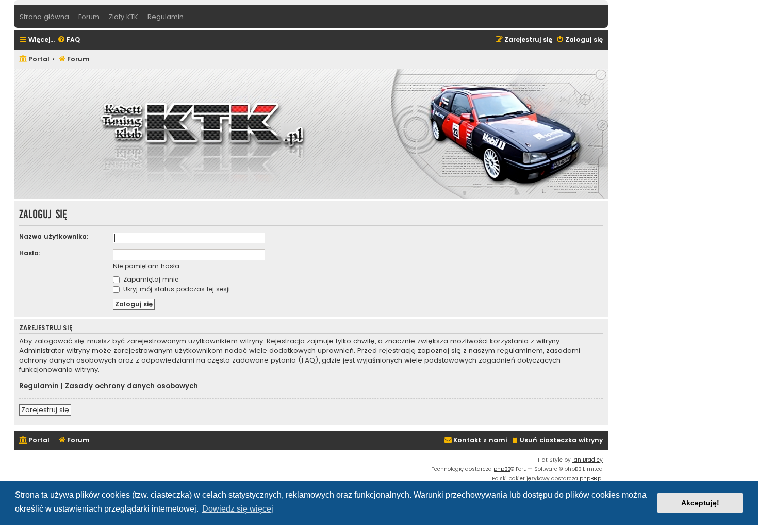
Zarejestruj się (45, 410)
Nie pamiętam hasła (146, 266)
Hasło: (30, 253)
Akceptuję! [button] (700, 503)
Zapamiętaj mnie (149, 279)
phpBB (501, 469)
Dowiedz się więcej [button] (237, 508)
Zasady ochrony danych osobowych (131, 386)
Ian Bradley (587, 460)
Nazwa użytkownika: (54, 236)
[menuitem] (68, 40)
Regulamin (39, 386)
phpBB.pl (591, 478)
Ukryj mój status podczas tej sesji (175, 289)
